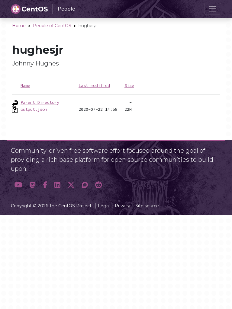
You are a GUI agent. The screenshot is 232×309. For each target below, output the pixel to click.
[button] (18, 185)
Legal (104, 206)
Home (19, 25)
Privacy (122, 206)
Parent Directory (40, 102)
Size (129, 85)
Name (25, 85)
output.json (34, 109)
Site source (147, 206)
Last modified (94, 85)
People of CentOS (52, 25)
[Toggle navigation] (212, 9)
